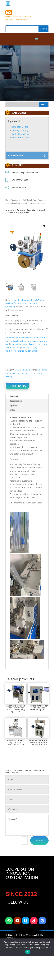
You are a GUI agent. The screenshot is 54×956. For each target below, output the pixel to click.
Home (8, 200)
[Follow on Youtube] (17, 920)
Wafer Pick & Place (20, 134)
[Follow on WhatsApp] (9, 920)
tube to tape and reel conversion (25, 344)
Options (13, 405)
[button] (44, 226)
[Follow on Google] (42, 920)
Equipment (16, 200)
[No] (50, 947)
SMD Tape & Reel (20, 126)
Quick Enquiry (17, 386)
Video (12, 410)
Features (14, 396)
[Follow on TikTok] (34, 920)
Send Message (39, 840)
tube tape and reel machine (18, 337)
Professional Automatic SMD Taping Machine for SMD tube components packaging (24, 303)
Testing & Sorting (20, 130)
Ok (27, 952)
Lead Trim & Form (20, 137)
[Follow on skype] (25, 920)
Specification (16, 401)
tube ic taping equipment (26, 350)
